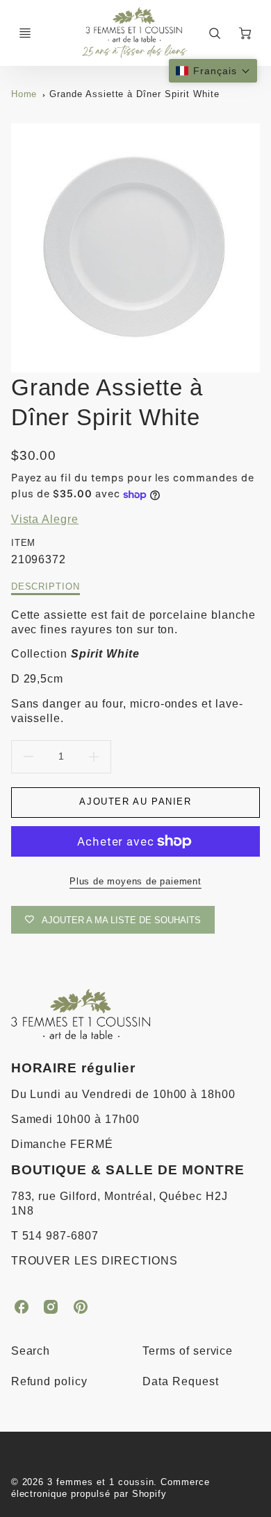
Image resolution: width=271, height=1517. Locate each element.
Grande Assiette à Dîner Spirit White (134, 94)
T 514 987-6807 (55, 1236)
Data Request (180, 1381)
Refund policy (49, 1381)
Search (31, 1351)
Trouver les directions (94, 1261)
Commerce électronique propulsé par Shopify (111, 1488)
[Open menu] (25, 33)
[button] (213, 71)
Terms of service (187, 1351)
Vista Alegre (45, 519)
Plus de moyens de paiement (135, 881)
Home (24, 94)
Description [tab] (46, 586)
